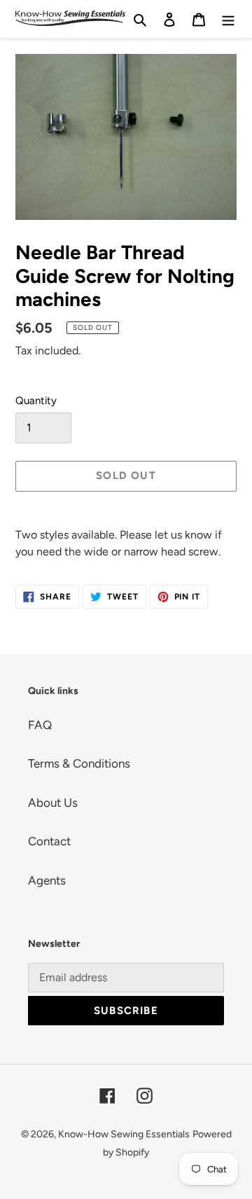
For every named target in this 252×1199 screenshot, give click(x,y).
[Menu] (228, 19)
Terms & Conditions (79, 763)
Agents (47, 880)
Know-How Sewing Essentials (124, 1134)
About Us (53, 803)
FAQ (40, 725)
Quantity (36, 400)
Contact (49, 841)
